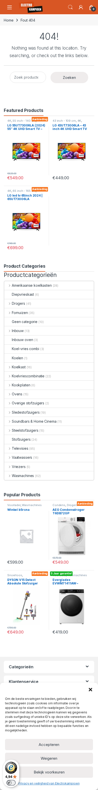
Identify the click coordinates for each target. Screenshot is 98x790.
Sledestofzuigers (26, 412)
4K (9, 120)
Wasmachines (23, 475)
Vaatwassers (22, 457)
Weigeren (49, 758)
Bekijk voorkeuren (49, 772)
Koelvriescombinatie (28, 376)
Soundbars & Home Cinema (34, 421)
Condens (59, 505)
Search (70, 7)
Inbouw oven (22, 340)
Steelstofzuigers (25, 430)
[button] (90, 689)
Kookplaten (21, 385)
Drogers (18, 303)
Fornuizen (20, 312)
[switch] (11, 782)
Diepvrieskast (23, 294)
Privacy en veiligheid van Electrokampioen (48, 783)
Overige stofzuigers (28, 403)
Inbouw (18, 331)
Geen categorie (24, 322)
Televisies (20, 448)
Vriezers (19, 466)
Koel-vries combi (25, 349)
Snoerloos (14, 575)
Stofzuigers (21, 439)
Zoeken (69, 77)
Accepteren (49, 744)
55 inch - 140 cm (24, 120)
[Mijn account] (81, 7)
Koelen (17, 358)
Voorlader (14, 505)
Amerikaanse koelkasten (32, 285)
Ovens (17, 394)
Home (8, 20)
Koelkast (19, 367)
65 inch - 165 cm (24, 191)
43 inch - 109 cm (64, 120)
